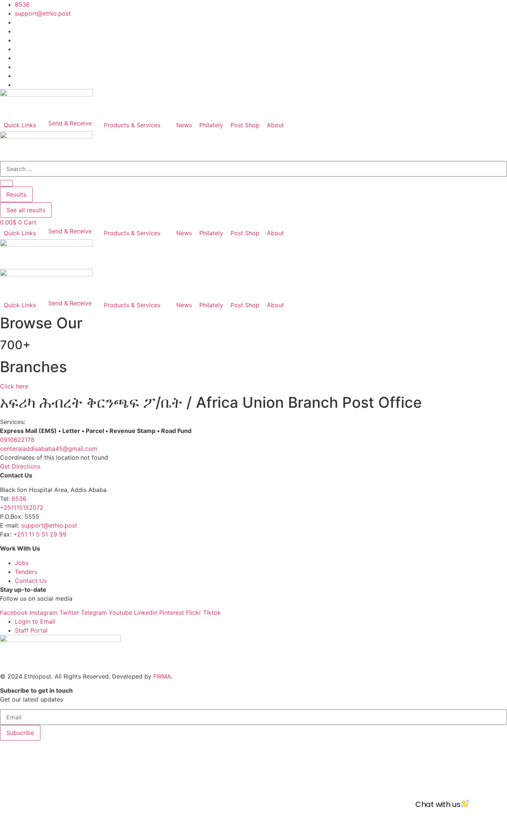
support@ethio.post (49, 525)
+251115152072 (21, 507)
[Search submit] (6, 183)
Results (16, 194)
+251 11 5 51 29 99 (39, 534)
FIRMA (162, 676)
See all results (25, 210)
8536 (19, 498)
